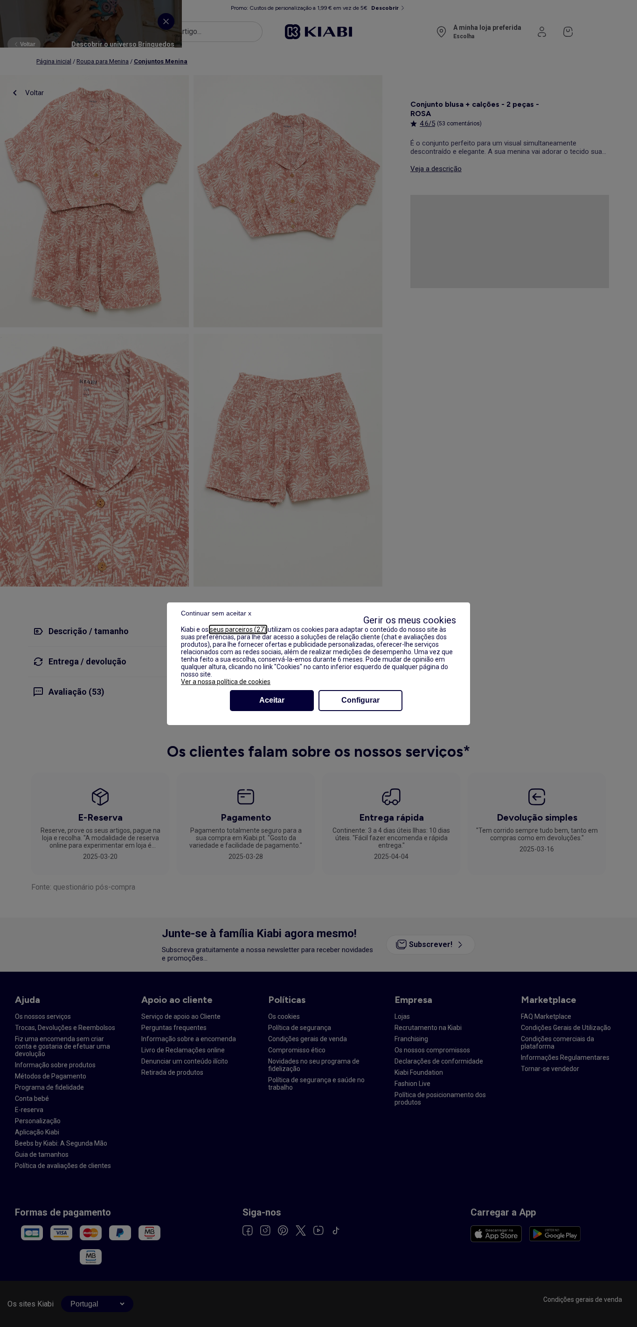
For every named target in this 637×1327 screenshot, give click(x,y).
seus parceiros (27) (238, 629)
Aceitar (271, 700)
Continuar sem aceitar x (216, 613)
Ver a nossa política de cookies (225, 681)
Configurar (360, 700)
